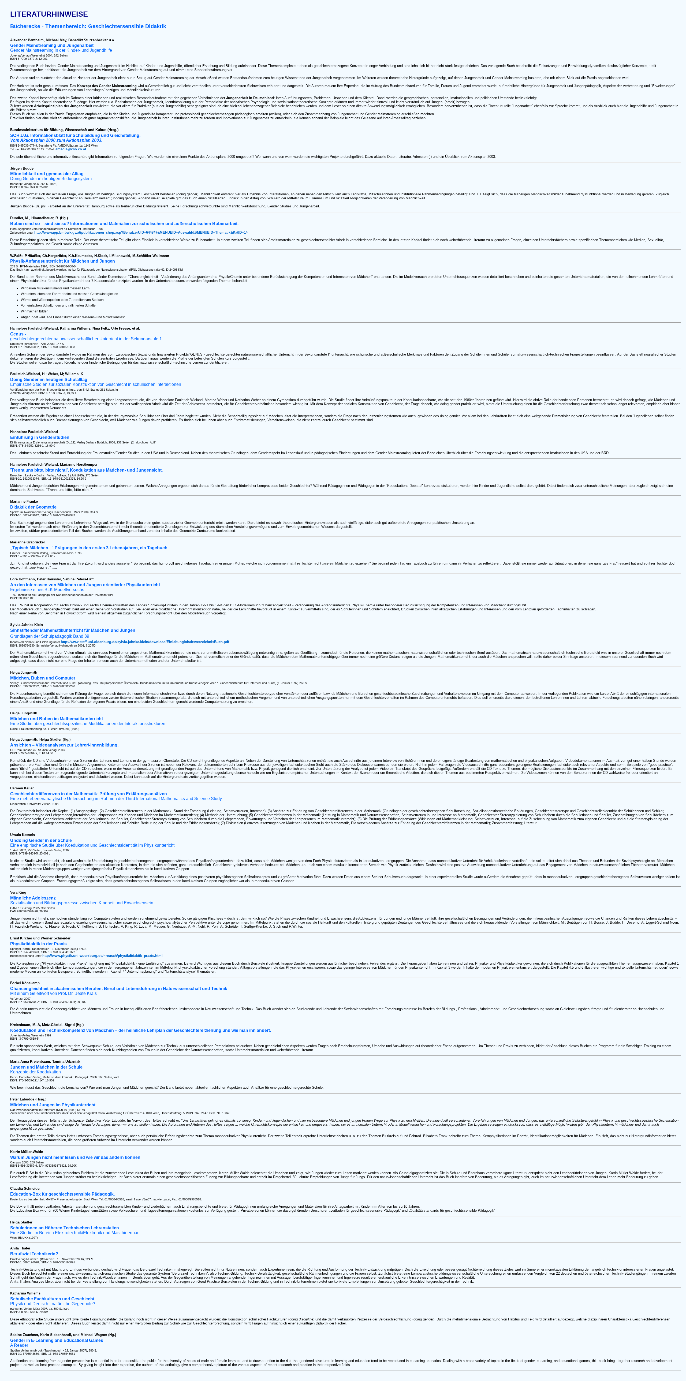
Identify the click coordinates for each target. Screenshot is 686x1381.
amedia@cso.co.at (70, 149)
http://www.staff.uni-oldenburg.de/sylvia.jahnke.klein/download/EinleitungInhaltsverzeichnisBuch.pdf (145, 642)
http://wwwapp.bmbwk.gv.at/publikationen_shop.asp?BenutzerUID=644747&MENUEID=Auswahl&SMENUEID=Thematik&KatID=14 (141, 232)
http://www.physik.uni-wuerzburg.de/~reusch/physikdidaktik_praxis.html (102, 956)
